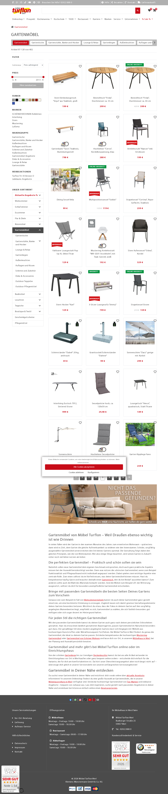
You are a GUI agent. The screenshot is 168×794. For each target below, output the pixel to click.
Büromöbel (20, 224)
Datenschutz (21, 743)
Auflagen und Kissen (148, 43)
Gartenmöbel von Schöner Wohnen (83, 638)
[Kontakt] (113, 729)
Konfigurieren (93, 473)
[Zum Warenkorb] (155, 10)
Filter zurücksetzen (28, 85)
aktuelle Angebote (136, 676)
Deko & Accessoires (24, 276)
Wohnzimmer (21, 201)
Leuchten (19, 300)
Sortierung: (16, 65)
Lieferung (19, 722)
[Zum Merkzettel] (150, 10)
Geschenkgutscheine (24, 317)
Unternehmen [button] (131, 19)
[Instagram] (21, 3)
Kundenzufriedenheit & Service (126, 736)
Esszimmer (20, 213)
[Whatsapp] (17, 3)
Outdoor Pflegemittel (26, 287)
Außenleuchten (127, 43)
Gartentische (38, 43)
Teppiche (19, 306)
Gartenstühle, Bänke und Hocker (63, 43)
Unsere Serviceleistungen (24, 710)
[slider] (12, 77)
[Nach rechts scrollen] (154, 42)
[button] (27, 195)
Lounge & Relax (91, 43)
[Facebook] (13, 3)
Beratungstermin (109, 688)
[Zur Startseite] (12, 27)
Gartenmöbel (20, 43)
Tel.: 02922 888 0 (123, 729)
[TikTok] (25, 3)
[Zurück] (76, 477)
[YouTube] (29, 3)
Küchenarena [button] (43, 19)
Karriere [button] (97, 19)
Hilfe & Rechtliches (21, 736)
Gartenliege (70, 655)
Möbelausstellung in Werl (60, 682)
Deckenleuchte (100, 655)
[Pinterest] (34, 3)
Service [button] (117, 19)
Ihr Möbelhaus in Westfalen (125, 710)
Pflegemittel (21, 323)
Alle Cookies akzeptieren (84, 467)
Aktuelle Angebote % (26, 195)
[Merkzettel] (80, 66)
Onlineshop (17, 19)
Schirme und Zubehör (25, 271)
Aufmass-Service (23, 727)
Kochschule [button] (59, 19)
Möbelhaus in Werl (141, 638)
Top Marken (132, 682)
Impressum (20, 748)
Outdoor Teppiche (24, 281)
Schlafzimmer (21, 207)
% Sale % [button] (146, 19)
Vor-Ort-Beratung (23, 718)
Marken (108, 19)
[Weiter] (129, 477)
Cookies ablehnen (76, 473)
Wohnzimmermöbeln (94, 600)
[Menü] (155, 745)
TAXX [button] (71, 19)
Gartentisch (107, 580)
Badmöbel (20, 294)
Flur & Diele (20, 219)
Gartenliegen (109, 43)
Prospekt (31, 19)
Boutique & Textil (23, 312)
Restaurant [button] (83, 19)
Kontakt (19, 752)
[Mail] (39, 3)
